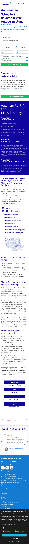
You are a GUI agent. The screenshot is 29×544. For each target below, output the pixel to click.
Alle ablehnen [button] (14, 538)
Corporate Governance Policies (9, 503)
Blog (2, 501)
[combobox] (25, 511)
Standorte (4, 486)
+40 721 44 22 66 (11, 462)
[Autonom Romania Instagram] (7, 467)
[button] (14, 37)
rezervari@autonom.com (12, 464)
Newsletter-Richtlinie (7, 505)
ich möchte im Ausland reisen (9, 60)
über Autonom (5, 499)
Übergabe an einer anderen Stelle (10, 40)
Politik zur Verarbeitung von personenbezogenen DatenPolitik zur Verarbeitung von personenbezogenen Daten (13, 478)
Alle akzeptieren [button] (14, 535)
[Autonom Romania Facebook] (3, 467)
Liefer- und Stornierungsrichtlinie (10, 482)
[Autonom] (7, 3)
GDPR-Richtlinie (5, 508)
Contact (3, 497)
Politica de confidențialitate (20, 522)
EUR (18, 3)
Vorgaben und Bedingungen (8, 474)
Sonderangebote (5, 488)
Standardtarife (5, 484)
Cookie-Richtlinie (5, 506)
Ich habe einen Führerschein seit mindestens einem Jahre (13, 57)
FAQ (2, 490)
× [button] (27, 511)
